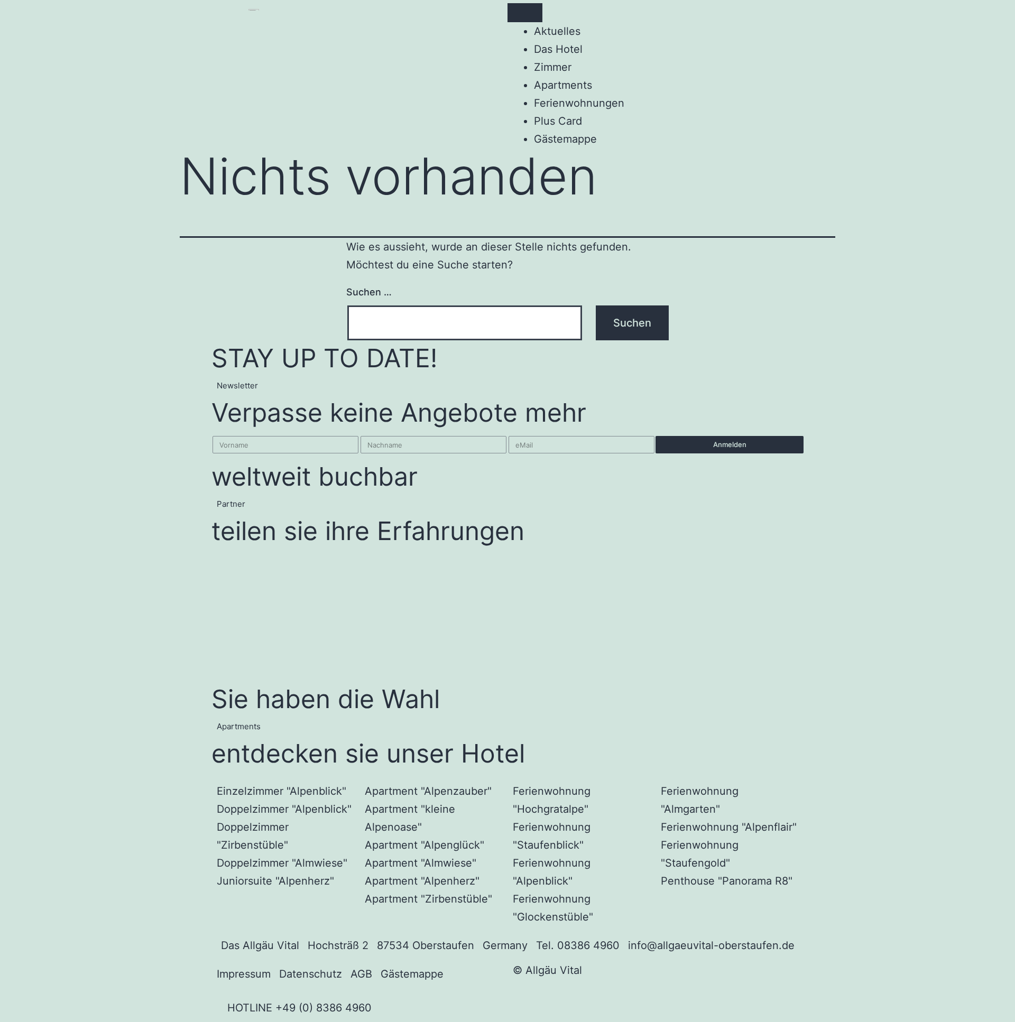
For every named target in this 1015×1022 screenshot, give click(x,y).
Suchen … (369, 292)
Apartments (563, 85)
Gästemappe (565, 139)
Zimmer (552, 67)
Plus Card (558, 121)
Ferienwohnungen (579, 103)
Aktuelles (557, 31)
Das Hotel (558, 49)
